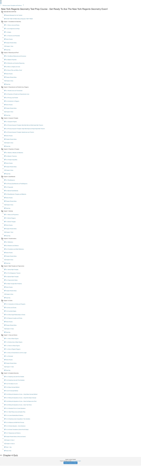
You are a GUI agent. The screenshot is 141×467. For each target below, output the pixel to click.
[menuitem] (1, 3)
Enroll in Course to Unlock (70, 463)
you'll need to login (76, 461)
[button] (1, 1)
